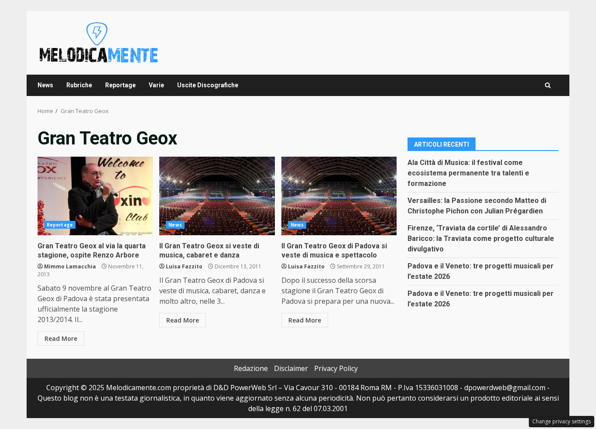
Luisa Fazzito (184, 266)
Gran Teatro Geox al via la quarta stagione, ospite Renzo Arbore (95, 196)
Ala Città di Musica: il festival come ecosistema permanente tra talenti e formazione (468, 173)
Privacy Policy (336, 368)
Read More (61, 338)
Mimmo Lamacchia (70, 266)
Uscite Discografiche (207, 85)
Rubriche (79, 85)
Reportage (120, 85)
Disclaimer (291, 368)
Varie (156, 85)
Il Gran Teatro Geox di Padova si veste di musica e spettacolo (339, 196)
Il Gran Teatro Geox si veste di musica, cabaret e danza (216, 196)
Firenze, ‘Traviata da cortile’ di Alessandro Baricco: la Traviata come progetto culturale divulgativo (481, 238)
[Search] (548, 85)
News (45, 85)
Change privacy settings (561, 421)
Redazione (251, 368)
